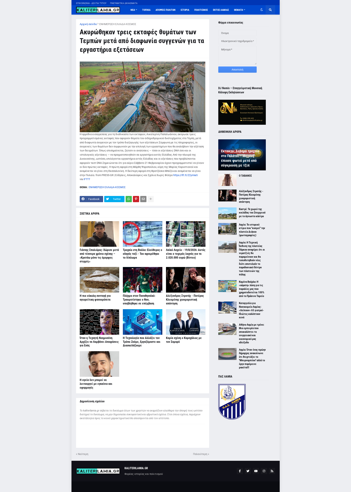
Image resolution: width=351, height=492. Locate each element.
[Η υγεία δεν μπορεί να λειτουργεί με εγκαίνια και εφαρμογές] (99, 364)
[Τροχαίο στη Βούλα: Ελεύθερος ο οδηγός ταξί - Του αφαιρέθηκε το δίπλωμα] (142, 234)
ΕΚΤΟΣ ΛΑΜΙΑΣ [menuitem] (221, 9)
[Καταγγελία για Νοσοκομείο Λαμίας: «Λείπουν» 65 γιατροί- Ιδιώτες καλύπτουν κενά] (227, 307)
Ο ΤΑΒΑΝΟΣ (245, 175)
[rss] (272, 471)
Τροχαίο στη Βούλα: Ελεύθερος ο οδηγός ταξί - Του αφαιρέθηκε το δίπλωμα (142, 253)
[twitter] (248, 471)
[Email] (143, 199)
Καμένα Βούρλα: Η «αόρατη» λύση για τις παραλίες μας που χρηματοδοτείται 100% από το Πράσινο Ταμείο (251, 289)
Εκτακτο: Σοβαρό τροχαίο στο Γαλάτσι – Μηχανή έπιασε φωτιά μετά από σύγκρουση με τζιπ (240, 158)
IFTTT (87, 179)
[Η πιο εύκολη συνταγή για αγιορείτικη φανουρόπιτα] (99, 280)
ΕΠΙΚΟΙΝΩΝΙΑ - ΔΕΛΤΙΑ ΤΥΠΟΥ (91, 3)
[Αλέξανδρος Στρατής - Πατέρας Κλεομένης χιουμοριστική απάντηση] (185, 280)
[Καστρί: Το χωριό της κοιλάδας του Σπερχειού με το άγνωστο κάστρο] (227, 213)
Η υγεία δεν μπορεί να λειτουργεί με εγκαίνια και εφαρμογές (96, 383)
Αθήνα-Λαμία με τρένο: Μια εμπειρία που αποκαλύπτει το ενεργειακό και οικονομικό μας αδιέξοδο (251, 333)
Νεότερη (83, 454)
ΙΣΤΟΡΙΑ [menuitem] (185, 9)
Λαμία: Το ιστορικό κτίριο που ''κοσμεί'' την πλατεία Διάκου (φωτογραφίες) (252, 230)
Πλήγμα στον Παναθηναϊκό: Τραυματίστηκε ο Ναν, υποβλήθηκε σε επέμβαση (139, 299)
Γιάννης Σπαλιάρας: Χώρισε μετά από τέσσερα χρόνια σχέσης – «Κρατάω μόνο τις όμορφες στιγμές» (99, 255)
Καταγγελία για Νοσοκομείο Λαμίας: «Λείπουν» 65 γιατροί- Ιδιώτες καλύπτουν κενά (251, 310)
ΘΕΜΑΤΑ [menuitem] (238, 9)
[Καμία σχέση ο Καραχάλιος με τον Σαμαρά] (185, 322)
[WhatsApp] (129, 199)
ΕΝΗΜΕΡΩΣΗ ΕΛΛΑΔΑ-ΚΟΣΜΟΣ (117, 24)
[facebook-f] (240, 471)
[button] (262, 10)
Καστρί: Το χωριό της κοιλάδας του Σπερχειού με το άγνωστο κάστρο (252, 212)
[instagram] (264, 471)
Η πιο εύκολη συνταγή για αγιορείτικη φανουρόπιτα (95, 297)
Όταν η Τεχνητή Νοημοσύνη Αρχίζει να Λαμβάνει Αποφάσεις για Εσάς (99, 341)
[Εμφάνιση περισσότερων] (151, 199)
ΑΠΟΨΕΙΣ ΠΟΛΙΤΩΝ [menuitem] (166, 9)
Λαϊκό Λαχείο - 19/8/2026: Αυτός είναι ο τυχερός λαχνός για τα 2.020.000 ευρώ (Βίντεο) (185, 253)
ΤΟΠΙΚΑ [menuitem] (146, 9)
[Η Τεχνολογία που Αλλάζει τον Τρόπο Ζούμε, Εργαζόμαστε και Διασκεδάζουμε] (142, 322)
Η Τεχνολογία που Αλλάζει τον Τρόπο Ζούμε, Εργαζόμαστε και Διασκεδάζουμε (141, 341)
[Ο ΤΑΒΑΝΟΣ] (227, 180)
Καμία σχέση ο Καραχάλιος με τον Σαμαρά (184, 340)
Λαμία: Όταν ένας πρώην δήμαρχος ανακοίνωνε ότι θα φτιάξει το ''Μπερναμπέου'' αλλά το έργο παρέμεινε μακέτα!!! (252, 358)
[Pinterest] (136, 199)
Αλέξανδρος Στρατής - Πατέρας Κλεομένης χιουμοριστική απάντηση (185, 299)
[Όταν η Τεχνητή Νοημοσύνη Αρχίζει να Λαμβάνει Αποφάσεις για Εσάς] (99, 322)
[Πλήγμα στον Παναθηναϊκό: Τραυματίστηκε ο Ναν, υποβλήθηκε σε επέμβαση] (142, 280)
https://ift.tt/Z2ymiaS (185, 175)
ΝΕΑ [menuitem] (133, 9)
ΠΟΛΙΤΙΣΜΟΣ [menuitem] (201, 9)
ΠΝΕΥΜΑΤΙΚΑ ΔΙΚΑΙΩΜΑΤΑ (123, 3)
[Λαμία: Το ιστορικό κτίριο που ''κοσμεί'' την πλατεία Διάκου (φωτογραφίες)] (227, 229)
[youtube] (256, 471)
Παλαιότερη (200, 454)
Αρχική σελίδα (88, 24)
